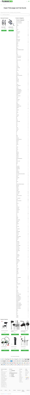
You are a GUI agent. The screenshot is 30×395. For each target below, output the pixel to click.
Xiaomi (22, 310)
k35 (22, 131)
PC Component (22, 198)
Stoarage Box (22, 260)
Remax (22, 222)
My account (19, 390)
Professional (22, 209)
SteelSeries (22, 259)
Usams (22, 286)
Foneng (22, 84)
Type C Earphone (22, 277)
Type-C (22, 278)
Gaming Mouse (22, 93)
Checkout (14, 390)
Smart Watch (22, 250)
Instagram (12, 376)
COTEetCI (22, 66)
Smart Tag (22, 249)
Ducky (22, 72)
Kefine (22, 136)
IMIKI (22, 118)
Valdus (22, 287)
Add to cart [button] (4, 30)
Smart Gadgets (22, 245)
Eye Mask (22, 80)
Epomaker (22, 79)
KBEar (22, 135)
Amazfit (22, 29)
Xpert (22, 313)
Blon (22, 47)
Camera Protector (22, 56)
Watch (22, 291)
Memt (22, 162)
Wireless (22, 301)
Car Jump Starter (22, 57)
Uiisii (22, 281)
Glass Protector (22, 95)
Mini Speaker (22, 167)
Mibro (22, 163)
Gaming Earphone (22, 89)
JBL (22, 126)
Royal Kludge (22, 231)
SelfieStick (22, 237)
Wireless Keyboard (22, 305)
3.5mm (22, 24)
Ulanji (22, 282)
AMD (22, 30)
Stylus (22, 263)
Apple (22, 35)
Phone (22, 199)
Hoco (22, 108)
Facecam (22, 81)
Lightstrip (22, 153)
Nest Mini (22, 186)
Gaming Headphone (22, 90)
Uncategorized (22, 283)
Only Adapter (22, 191)
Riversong (22, 226)
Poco (22, 204)
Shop (9, 390)
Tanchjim (22, 268)
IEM (22, 117)
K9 (22, 134)
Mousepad (22, 177)
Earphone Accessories (22, 75)
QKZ (22, 214)
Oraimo (22, 194)
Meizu (22, 159)
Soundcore (22, 254)
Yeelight (22, 315)
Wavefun (22, 292)
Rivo (22, 227)
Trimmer (22, 272)
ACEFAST (22, 25)
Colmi (22, 62)
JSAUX (22, 130)
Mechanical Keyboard (22, 158)
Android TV (22, 33)
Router (22, 230)
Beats (22, 44)
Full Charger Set (22, 85)
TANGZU (22, 269)
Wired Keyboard (22, 299)
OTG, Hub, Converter (22, 195)
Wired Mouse (22, 300)
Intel (22, 122)
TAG (22, 267)
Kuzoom (22, 144)
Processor (22, 208)
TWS (22, 276)
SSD (22, 258)
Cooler (22, 63)
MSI (22, 180)
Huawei (22, 112)
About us (6, 390)
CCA (22, 58)
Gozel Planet (22, 99)
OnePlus (22, 190)
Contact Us (28, 390)
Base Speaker (22, 40)
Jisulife (22, 127)
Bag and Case (22, 39)
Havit (22, 102)
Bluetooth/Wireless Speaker (22, 49)
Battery (22, 43)
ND (22, 182)
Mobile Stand (22, 168)
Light (22, 150)
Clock (22, 61)
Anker (22, 34)
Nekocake (22, 185)
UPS (22, 285)
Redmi (22, 218)
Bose (22, 52)
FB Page (12, 375)
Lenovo (22, 149)
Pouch (22, 205)
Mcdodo (22, 157)
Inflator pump (22, 121)
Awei (22, 38)
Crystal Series (22, 67)
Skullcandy (22, 241)
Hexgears (22, 107)
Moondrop (22, 172)
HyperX (22, 116)
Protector (22, 212)
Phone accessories (22, 200)
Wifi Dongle (22, 295)
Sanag (22, 235)
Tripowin (22, 273)
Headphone (22, 104)
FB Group (12, 374)
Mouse (22, 176)
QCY (22, 213)
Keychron (22, 140)
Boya (22, 53)
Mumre (22, 181)
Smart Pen (22, 246)
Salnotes (22, 232)
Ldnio (22, 148)
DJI (22, 71)
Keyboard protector (22, 139)
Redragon (22, 221)
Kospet (22, 143)
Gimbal (22, 94)
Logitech (22, 154)
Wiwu (22, 309)
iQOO (22, 125)
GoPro (22, 98)
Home (1, 4)
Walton (22, 290)
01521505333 (13, 370)
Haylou (22, 103)
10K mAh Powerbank (22, 21)
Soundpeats (22, 255)
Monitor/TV (22, 171)
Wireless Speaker (22, 308)
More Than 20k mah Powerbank (22, 173)
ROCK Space (22, 228)
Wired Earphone (22, 296)
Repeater (22, 223)
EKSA (22, 76)
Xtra (22, 314)
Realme (22, 217)
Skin (22, 240)
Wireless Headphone (22, 304)
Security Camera (22, 236)
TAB (22, 264)
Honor (22, 111)
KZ (22, 145)
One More (22, 189)
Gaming (22, 88)
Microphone (22, 166)
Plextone (22, 203)
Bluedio (22, 48)
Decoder (22, 70)
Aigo (22, 26)
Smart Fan (22, 244)
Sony (22, 253)
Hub (22, 113)
